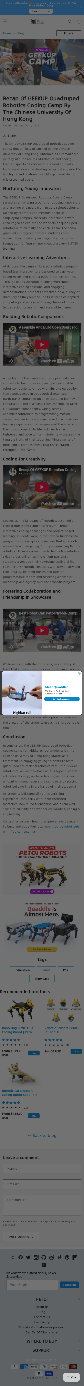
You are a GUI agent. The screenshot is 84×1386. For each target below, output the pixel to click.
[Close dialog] (79, 673)
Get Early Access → (62, 699)
